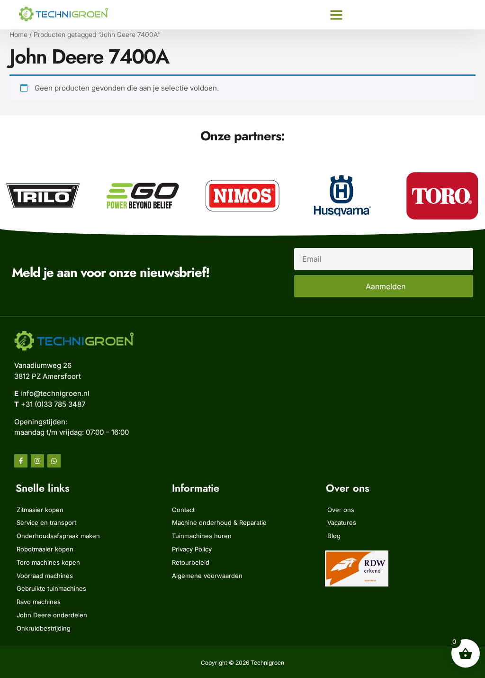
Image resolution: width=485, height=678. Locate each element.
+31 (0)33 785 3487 (53, 404)
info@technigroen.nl (55, 393)
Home (18, 34)
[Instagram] (37, 460)
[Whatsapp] (54, 460)
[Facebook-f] (20, 460)
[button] (336, 15)
